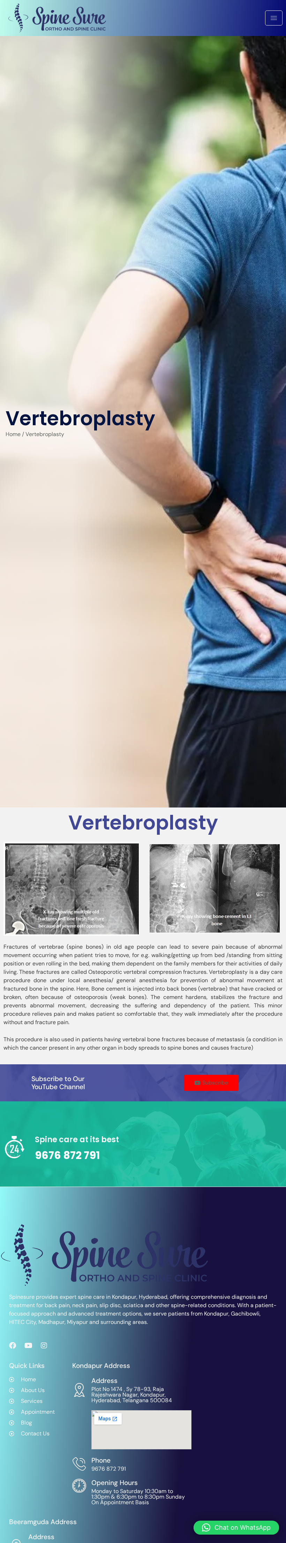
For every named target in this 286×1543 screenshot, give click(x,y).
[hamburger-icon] (274, 18)
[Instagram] (43, 1345)
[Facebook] (12, 1345)
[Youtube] (28, 1345)
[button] (236, 1528)
